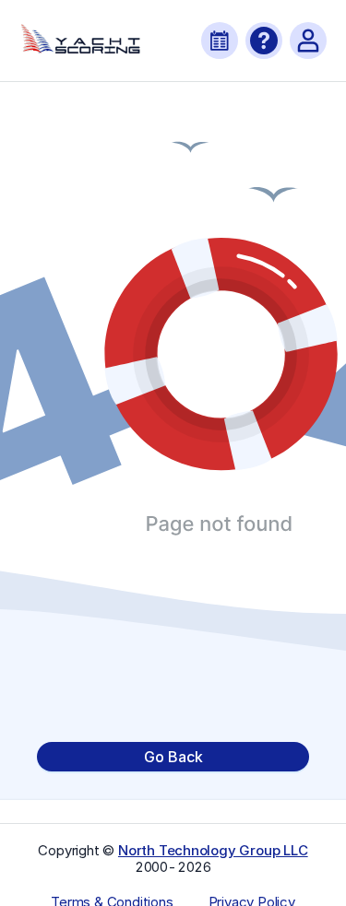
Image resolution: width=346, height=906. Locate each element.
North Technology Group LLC (213, 850)
